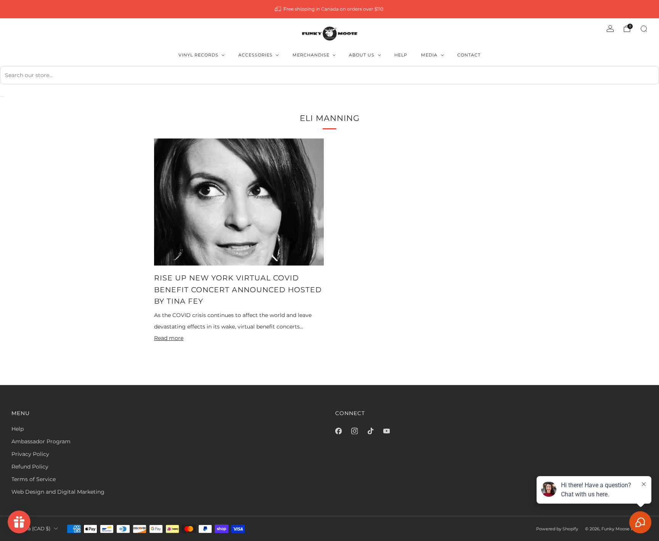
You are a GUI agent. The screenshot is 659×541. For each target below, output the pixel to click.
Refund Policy (29, 466)
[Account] (610, 28)
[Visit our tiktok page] (370, 431)
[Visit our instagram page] (354, 431)
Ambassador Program (41, 441)
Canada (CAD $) (30, 528)
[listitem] (329, 9)
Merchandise (311, 55)
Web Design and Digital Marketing (57, 491)
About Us (362, 55)
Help (400, 55)
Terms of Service (33, 479)
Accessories (255, 55)
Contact (469, 55)
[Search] (644, 28)
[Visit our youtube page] (386, 431)
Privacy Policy (30, 454)
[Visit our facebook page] (338, 431)
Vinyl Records (198, 55)
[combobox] (329, 75)
